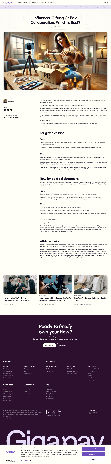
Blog (4, 7)
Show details (25, 460)
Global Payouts (7, 369)
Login (26, 391)
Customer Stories (7, 391)
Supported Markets (8, 396)
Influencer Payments (85, 304)
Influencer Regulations (85, 7)
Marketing (90, 373)
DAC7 (25, 371)
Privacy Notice (50, 394)
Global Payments (49, 304)
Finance (90, 375)
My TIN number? (7, 400)
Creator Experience (8, 375)
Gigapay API (6, 377)
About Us (27, 389)
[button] (27, 2)
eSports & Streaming (72, 373)
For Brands (49, 369)
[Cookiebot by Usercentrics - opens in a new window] (10, 461)
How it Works (91, 371)
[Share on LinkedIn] (4, 110)
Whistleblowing (50, 398)
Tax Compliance (7, 371)
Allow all (93, 449)
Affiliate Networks (71, 369)
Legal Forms (49, 389)
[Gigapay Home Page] (8, 2)
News (74, 7)
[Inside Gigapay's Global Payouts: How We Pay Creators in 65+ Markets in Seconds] (55, 290)
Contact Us (28, 394)
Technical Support (29, 373)
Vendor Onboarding (8, 373)
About (20, 2)
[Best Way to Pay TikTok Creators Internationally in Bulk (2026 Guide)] (20, 290)
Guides (11, 304)
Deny (93, 459)
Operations (91, 377)
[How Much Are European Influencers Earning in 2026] (91, 290)
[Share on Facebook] (10, 110)
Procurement (91, 380)
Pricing (43, 2)
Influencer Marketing (72, 371)
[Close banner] (108, 447)
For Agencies (49, 371)
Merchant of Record (93, 369)
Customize (92, 454)
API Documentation (8, 398)
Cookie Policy (49, 396)
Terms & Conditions (51, 391)
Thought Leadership (99, 7)
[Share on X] (7, 110)
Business (10, 7)
